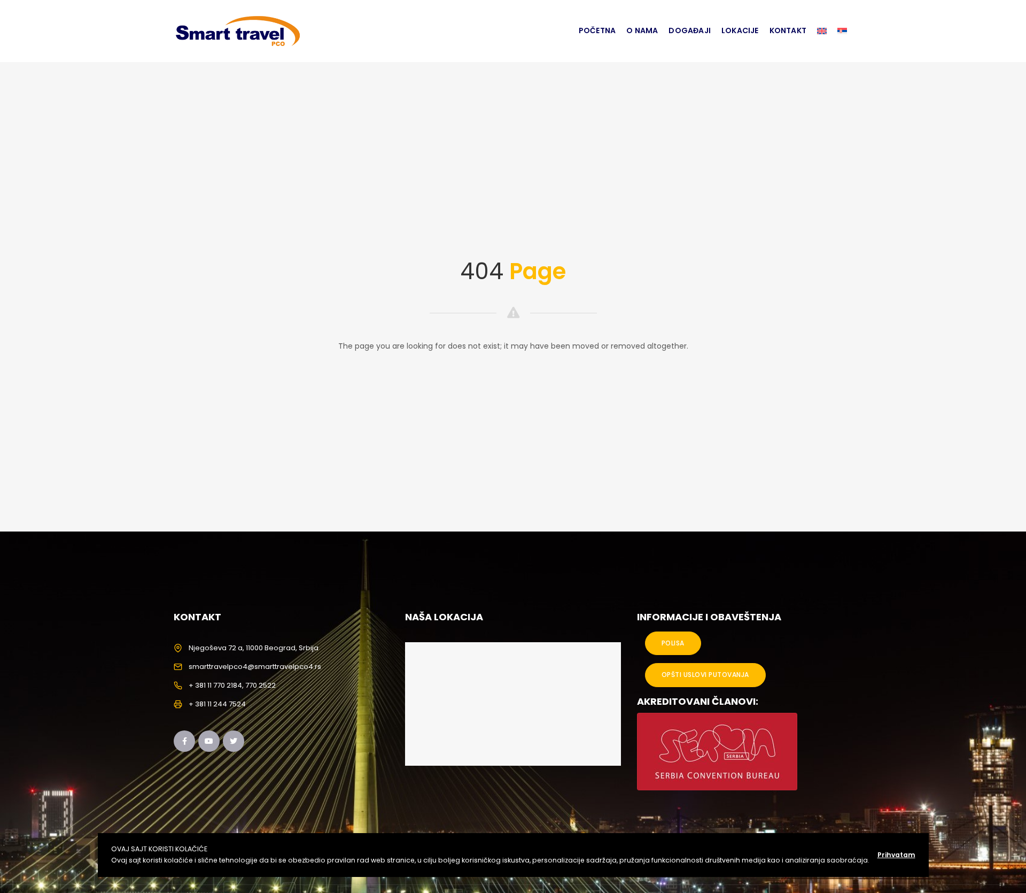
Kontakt (788, 30)
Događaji (690, 30)
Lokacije (740, 30)
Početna (597, 30)
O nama (642, 30)
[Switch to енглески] (822, 31)
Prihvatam (896, 854)
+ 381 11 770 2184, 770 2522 (232, 685)
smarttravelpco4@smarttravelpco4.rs (255, 666)
